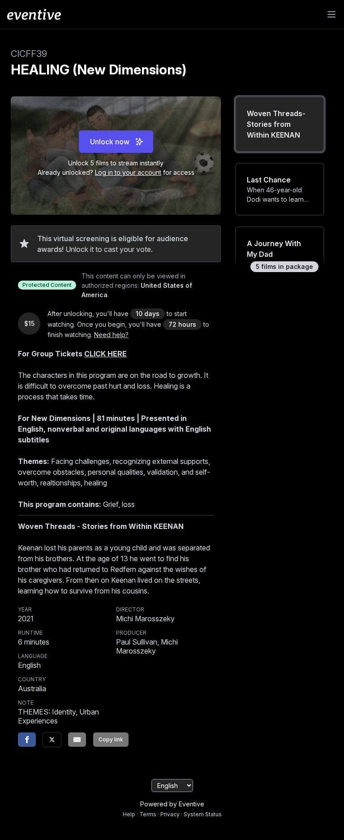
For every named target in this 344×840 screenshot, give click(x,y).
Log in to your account (128, 172)
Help (129, 814)
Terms (147, 814)
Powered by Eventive (172, 804)
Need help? (111, 334)
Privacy (170, 814)
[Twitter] (52, 739)
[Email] (77, 739)
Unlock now (109, 141)
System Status (203, 814)
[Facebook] (27, 739)
